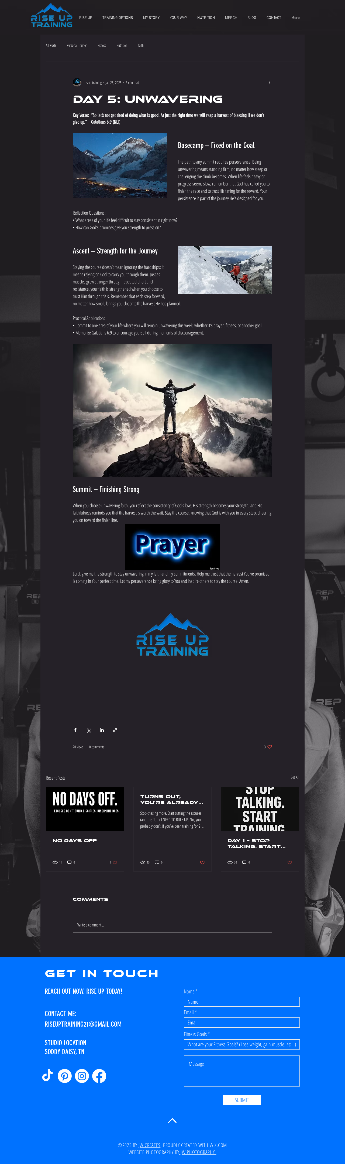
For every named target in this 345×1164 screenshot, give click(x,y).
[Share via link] (115, 730)
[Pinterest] (65, 1076)
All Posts (51, 45)
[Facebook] (99, 1076)
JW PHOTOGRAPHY (197, 1152)
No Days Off (75, 841)
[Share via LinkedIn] (101, 730)
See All (295, 777)
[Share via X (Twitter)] (88, 730)
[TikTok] (47, 1076)
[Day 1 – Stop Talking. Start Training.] (260, 809)
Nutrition (121, 45)
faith (141, 45)
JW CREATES (150, 1145)
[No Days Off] (85, 809)
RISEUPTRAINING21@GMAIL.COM (83, 1024)
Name (189, 991)
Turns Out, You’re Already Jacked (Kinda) (169, 800)
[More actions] (269, 82)
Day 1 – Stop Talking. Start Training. (254, 844)
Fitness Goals (195, 1034)
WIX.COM (218, 1145)
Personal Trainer (77, 45)
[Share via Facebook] (75, 730)
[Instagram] (82, 1076)
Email (189, 1012)
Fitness (102, 45)
